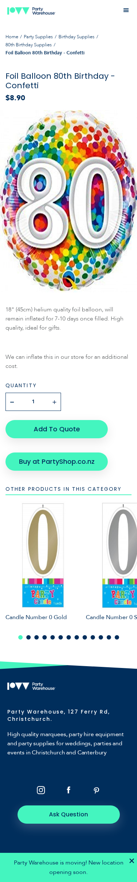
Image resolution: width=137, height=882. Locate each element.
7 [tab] (68, 637)
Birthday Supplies (76, 37)
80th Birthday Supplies (28, 45)
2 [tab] (28, 637)
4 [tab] (44, 637)
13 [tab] (117, 637)
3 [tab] (36, 637)
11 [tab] (101, 637)
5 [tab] (52, 637)
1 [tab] (20, 637)
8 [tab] (77, 637)
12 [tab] (109, 637)
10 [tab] (93, 637)
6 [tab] (60, 637)
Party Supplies (38, 37)
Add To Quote (57, 429)
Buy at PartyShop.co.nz (57, 461)
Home (11, 37)
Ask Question (68, 814)
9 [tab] (85, 637)
